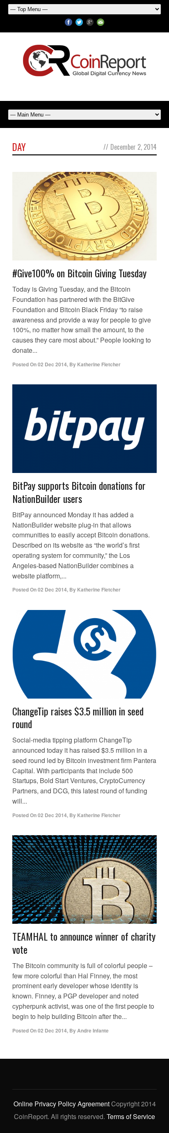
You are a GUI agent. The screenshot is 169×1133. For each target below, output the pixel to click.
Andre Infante (93, 1030)
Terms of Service (131, 1116)
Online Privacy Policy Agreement (62, 1103)
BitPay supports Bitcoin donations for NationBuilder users (79, 491)
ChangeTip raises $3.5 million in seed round (78, 717)
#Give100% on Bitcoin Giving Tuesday (79, 272)
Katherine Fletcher (99, 364)
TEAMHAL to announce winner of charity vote (83, 942)
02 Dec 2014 (52, 364)
